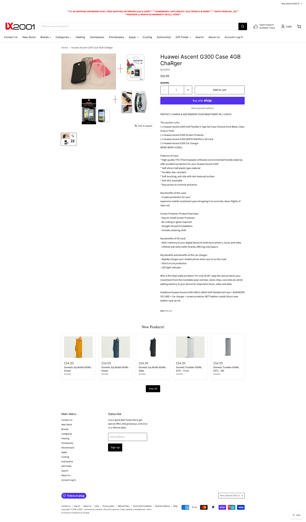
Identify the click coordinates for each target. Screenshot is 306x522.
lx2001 (166, 69)
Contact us (65, 506)
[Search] (242, 26)
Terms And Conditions (142, 506)
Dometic (67, 374)
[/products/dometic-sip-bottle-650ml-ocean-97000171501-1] (78, 347)
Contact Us (11, 37)
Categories (63, 37)
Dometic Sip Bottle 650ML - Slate (153, 369)
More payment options (202, 108)
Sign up (115, 447)
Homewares (97, 37)
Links (97, 506)
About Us (214, 37)
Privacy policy (108, 506)
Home (64, 47)
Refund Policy (124, 506)
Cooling (147, 37)
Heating (80, 37)
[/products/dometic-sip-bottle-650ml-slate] (153, 347)
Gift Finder (182, 37)
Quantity (164, 83)
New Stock (29, 37)
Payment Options (162, 506)
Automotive (164, 37)
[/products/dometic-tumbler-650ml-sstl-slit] (227, 347)
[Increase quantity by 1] (188, 90)
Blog (175, 506)
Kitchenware (116, 37)
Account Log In (234, 37)
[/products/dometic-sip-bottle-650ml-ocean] (115, 347)
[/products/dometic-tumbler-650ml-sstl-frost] (190, 347)
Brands (45, 37)
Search (199, 37)
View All (153, 388)
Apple (133, 37)
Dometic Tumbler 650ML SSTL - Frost (189, 369)
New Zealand (290, 3)
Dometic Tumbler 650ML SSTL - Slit (226, 369)
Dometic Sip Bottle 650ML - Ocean (78, 369)
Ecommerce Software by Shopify (75, 512)
